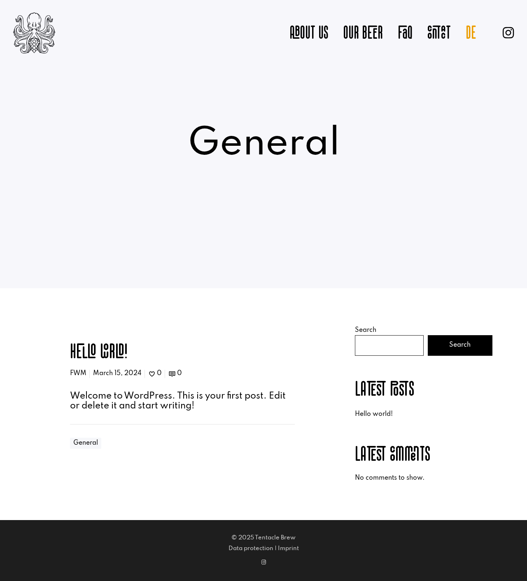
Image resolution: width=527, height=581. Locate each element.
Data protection (251, 548)
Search (365, 330)
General (85, 443)
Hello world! (374, 414)
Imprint (288, 548)
